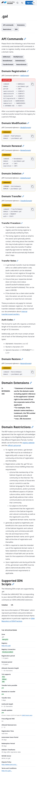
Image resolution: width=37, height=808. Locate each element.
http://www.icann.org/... (9, 764)
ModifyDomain (18, 57)
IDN (16, 29)
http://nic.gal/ (6, 646)
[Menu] (33, 2)
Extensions (21, 25)
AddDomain (6, 57)
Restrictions (7, 29)
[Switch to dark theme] (22, 2)
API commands (8, 25)
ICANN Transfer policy (27, 715)
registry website (28, 443)
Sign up (29, 3)
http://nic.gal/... (7, 771)
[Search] (17, 3)
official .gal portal (14, 445)
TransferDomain (8, 64)
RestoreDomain (21, 64)
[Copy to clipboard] (32, 84)
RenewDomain (7, 61)
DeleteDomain (20, 61)
